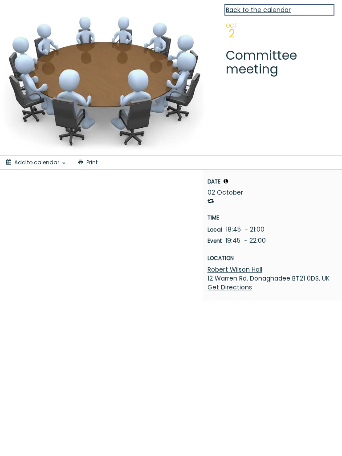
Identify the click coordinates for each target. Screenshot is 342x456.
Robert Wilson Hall (235, 269)
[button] (226, 181)
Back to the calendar (258, 9)
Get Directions (230, 287)
